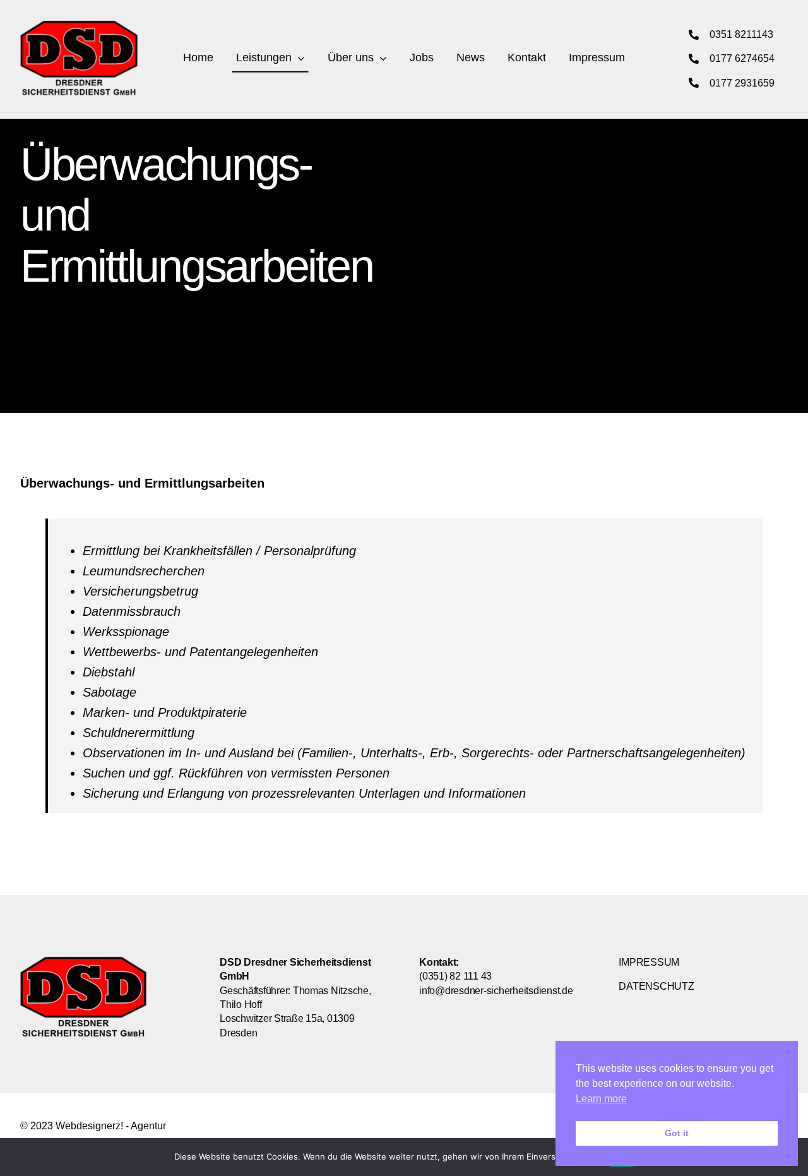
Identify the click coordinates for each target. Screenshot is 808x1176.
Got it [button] (677, 1133)
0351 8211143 (741, 34)
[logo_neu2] (79, 26)
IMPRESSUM (649, 962)
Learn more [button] (601, 1098)
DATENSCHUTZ (656, 986)
